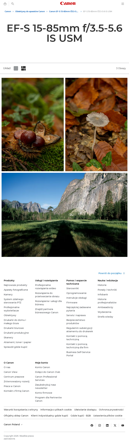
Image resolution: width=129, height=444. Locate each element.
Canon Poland (12, 424)
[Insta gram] (99, 425)
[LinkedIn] (107, 425)
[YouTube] (122, 425)
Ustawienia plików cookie (107, 415)
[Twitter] (115, 425)
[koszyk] (5, 3)
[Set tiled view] (16, 68)
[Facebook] (92, 425)
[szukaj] (12, 3)
